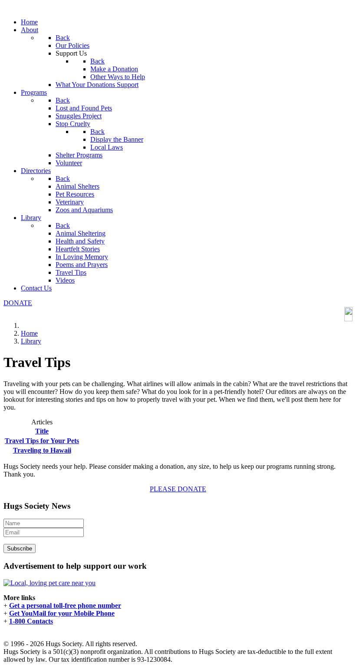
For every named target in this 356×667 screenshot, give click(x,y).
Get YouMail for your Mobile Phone (62, 613)
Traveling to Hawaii (42, 450)
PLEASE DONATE (178, 489)
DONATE (17, 303)
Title (42, 431)
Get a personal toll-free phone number (65, 605)
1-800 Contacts (31, 621)
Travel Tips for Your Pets (42, 440)
